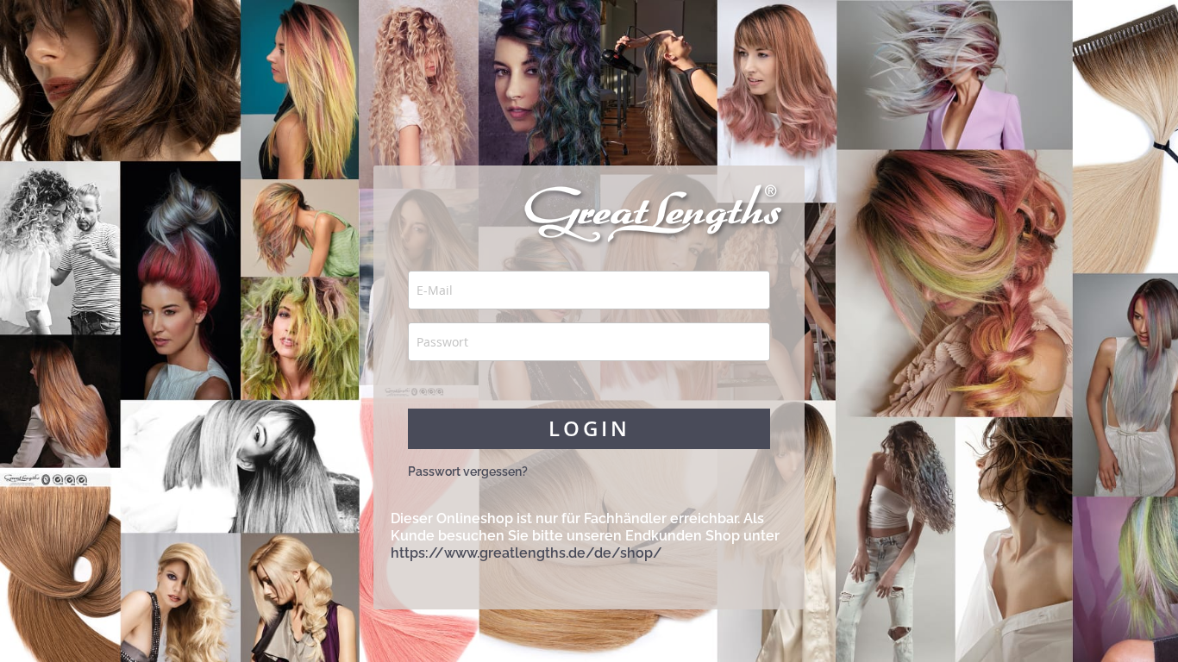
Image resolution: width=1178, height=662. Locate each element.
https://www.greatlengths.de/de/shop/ (526, 553)
